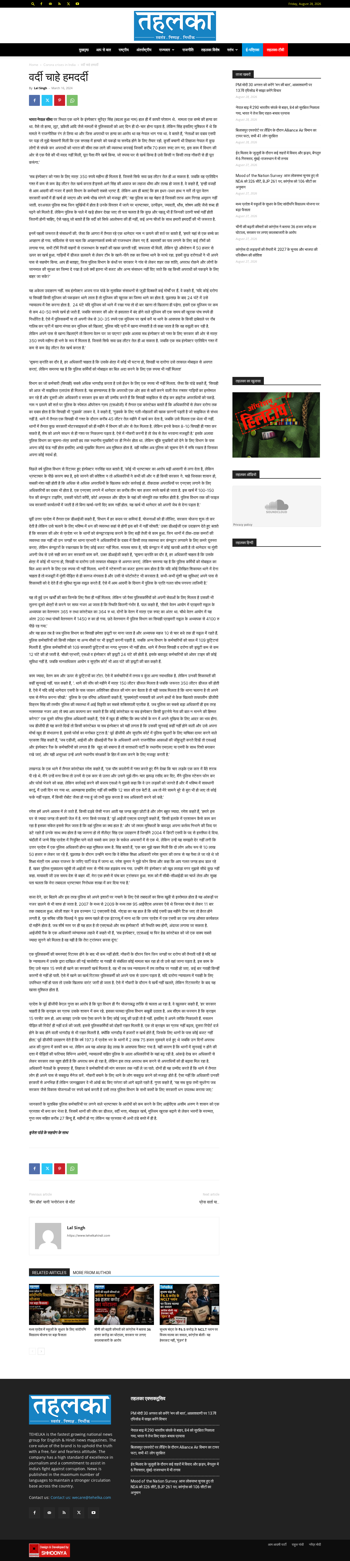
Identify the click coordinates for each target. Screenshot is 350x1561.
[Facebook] (41, 4)
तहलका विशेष (210, 49)
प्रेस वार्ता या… (209, 1202)
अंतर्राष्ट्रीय (143, 49)
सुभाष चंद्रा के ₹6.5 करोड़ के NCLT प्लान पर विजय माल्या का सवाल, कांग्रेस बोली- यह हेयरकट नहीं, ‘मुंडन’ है (189, 1334)
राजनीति (188, 49)
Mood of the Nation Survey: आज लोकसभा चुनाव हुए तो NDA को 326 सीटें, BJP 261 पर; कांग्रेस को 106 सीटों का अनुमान (277, 181)
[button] (33, 4)
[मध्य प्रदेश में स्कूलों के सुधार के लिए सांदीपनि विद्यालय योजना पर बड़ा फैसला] (59, 1304)
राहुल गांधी (298, 1544)
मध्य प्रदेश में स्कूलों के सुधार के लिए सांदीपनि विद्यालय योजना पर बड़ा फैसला (277, 207)
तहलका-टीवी (275, 49)
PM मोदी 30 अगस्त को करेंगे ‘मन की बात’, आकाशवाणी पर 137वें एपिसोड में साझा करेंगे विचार (274, 88)
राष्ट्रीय (124, 49)
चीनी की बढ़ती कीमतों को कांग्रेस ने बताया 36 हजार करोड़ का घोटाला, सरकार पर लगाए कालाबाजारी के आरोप (122, 1334)
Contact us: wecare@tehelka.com (81, 1497)
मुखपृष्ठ (84, 49)
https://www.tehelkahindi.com (88, 1235)
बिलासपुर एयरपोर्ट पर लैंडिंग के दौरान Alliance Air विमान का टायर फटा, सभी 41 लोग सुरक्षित (276, 133)
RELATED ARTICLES (49, 1273)
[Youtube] (77, 4)
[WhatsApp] (72, 100)
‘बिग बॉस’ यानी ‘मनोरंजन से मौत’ (52, 1202)
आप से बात (103, 49)
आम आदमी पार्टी (277, 1544)
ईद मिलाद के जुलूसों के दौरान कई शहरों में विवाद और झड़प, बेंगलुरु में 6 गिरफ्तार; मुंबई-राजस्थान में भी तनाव (278, 156)
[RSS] (59, 4)
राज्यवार (164, 49)
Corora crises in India (59, 64)
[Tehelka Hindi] (175, 26)
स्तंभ (230, 49)
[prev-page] (32, 1351)
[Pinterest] (59, 100)
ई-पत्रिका (252, 49)
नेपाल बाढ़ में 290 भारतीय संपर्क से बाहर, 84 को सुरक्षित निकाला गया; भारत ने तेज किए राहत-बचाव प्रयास (277, 110)
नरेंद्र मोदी (315, 1544)
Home (33, 64)
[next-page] (41, 1351)
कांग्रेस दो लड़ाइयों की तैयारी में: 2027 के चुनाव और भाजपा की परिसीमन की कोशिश (276, 252)
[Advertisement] (273, 325)
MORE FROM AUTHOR (92, 1273)
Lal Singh (40, 88)
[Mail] (50, 4)
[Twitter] (68, 4)
